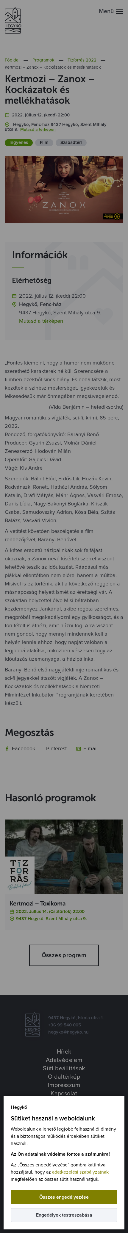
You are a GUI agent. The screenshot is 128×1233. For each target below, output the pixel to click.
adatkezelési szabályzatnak (80, 1172)
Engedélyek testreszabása (64, 1215)
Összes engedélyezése (64, 1197)
